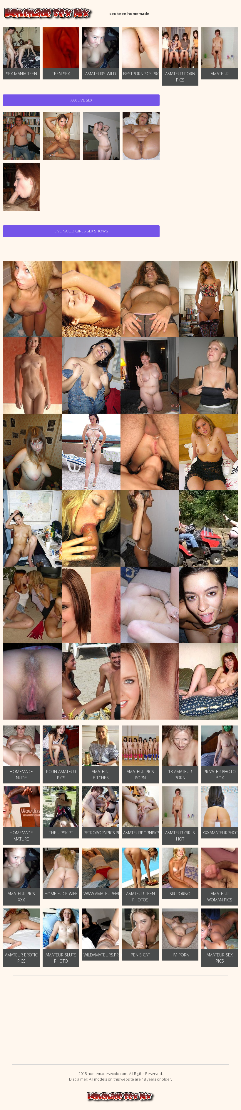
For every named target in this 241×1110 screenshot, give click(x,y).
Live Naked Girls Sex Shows (81, 231)
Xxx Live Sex (81, 100)
